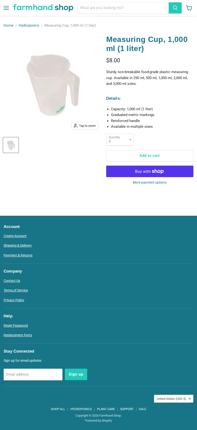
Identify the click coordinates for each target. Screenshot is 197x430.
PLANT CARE (106, 409)
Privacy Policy (14, 300)
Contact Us (12, 281)
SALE (142, 409)
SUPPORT (127, 409)
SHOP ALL (58, 409)
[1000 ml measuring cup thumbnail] (10, 145)
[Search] (175, 7)
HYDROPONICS (81, 409)
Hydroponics (29, 25)
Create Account (15, 236)
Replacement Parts (18, 335)
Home (8, 25)
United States (171, 399)
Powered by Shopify (98, 420)
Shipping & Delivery (18, 245)
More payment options (149, 182)
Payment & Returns (18, 255)
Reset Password (16, 325)
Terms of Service (16, 290)
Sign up (76, 374)
